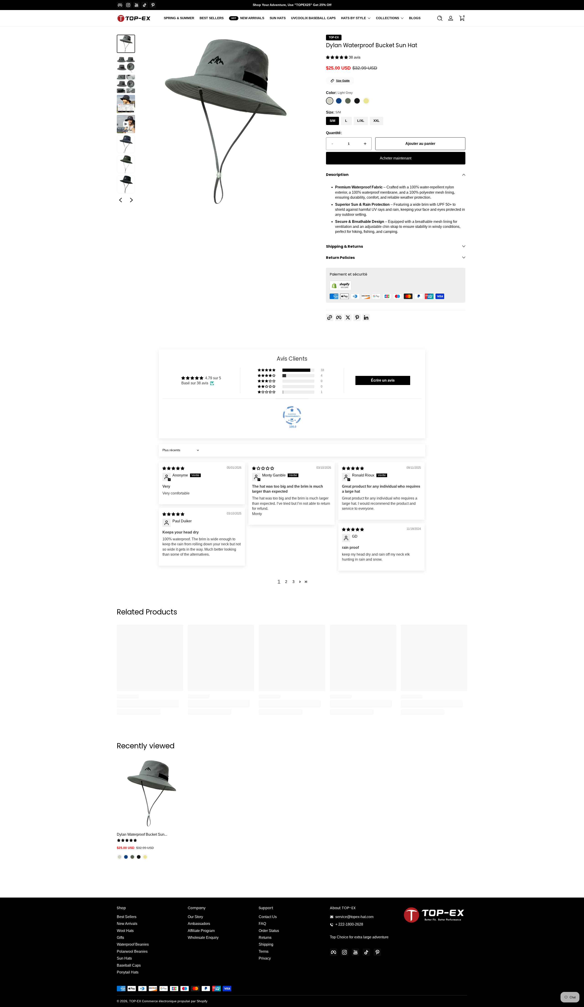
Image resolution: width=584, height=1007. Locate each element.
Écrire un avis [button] (383, 380)
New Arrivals (127, 924)
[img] (173, 468)
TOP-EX (334, 37)
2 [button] (286, 582)
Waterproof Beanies (133, 944)
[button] (439, 18)
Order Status (269, 931)
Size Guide (343, 80)
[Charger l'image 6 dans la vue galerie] (126, 164)
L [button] (346, 120)
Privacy (265, 958)
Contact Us (268, 917)
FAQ (262, 924)
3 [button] (293, 582)
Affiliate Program (201, 931)
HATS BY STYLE (353, 18)
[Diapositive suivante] (131, 200)
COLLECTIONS (387, 18)
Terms (264, 951)
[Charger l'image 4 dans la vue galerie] (126, 104)
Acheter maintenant (395, 158)
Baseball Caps (129, 965)
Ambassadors (199, 924)
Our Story (195, 917)
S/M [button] (332, 120)
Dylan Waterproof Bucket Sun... (142, 834)
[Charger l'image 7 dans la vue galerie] (126, 184)
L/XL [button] (360, 120)
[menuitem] (150, 916)
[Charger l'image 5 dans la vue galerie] (126, 144)
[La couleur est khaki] (145, 857)
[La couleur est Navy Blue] (126, 857)
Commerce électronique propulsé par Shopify (174, 1001)
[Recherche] (440, 18)
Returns (265, 937)
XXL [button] (376, 120)
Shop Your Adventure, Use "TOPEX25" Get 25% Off (292, 5)
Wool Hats (125, 931)
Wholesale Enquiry (203, 937)
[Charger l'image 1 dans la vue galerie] (126, 44)
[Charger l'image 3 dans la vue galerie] (126, 84)
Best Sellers (126, 917)
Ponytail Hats (127, 972)
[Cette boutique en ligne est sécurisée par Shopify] (341, 289)
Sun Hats (124, 958)
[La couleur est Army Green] (132, 857)
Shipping (266, 944)
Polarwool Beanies (132, 951)
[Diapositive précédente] (120, 200)
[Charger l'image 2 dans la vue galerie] (126, 64)
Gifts (120, 937)
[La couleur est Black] (139, 857)
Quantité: (334, 133)
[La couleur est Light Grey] (119, 857)
